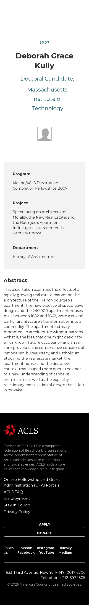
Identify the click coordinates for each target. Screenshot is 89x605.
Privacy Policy (17, 511)
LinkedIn (25, 548)
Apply (44, 524)
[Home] (21, 430)
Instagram (45, 548)
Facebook (26, 552)
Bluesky (65, 548)
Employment (17, 498)
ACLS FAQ (13, 492)
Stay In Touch (17, 505)
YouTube (46, 552)
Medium (65, 552)
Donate (44, 533)
